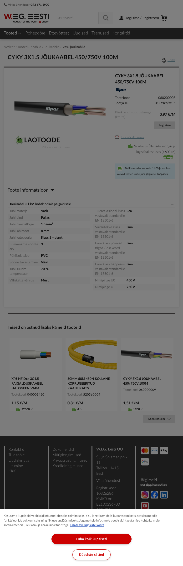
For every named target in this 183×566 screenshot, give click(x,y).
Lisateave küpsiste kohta (87, 525)
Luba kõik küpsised (91, 539)
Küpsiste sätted (91, 554)
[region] (91, 537)
